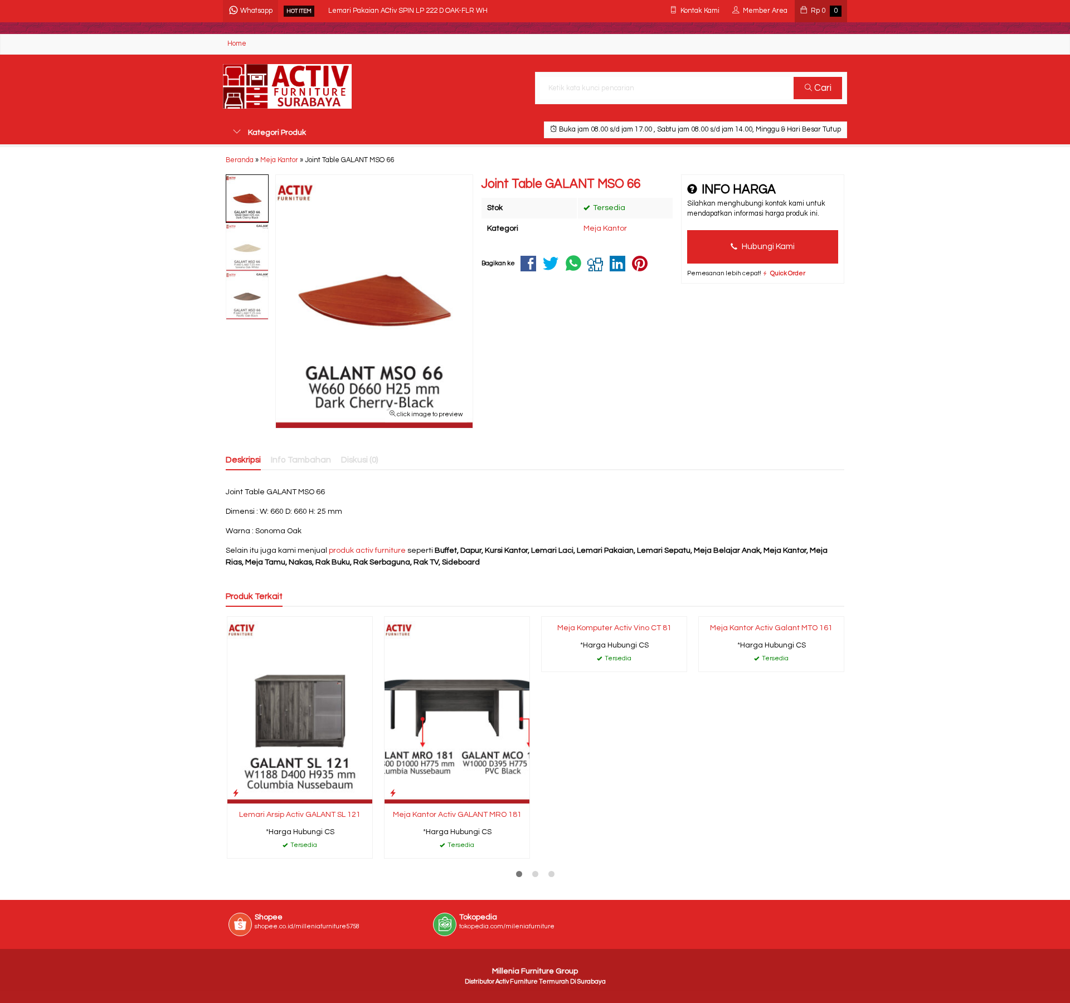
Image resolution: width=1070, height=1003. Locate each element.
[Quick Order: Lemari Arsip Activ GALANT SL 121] (235, 793)
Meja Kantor (605, 228)
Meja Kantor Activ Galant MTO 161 (771, 628)
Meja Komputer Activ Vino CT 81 (614, 628)
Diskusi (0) (359, 459)
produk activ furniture (367, 550)
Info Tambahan (301, 459)
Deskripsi (243, 459)
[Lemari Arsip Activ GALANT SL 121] (299, 710)
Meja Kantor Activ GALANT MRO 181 (457, 815)
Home (236, 43)
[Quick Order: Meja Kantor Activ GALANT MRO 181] (392, 793)
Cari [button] (821, 88)
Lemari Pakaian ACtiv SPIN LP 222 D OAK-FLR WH (408, 10)
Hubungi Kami (767, 246)
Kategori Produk (276, 133)
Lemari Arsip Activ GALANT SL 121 (300, 815)
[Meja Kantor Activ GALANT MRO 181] (457, 710)
